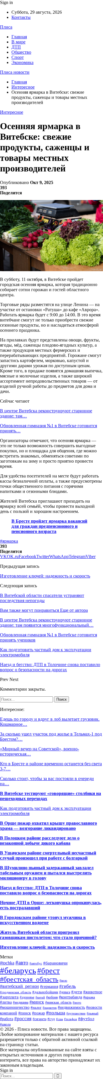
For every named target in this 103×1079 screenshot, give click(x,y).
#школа (5, 1024)
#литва (6, 1002)
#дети (76, 992)
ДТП (16, 47)
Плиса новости (14, 72)
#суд (51, 1019)
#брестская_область (29, 979)
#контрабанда (70, 997)
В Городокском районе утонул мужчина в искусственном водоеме (43, 920)
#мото (77, 1002)
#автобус (35, 963)
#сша (59, 1019)
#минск (36, 1002)
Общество (21, 52)
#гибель (67, 986)
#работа (6, 1019)
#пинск (24, 1013)
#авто (21, 963)
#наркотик (50, 1007)
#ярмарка (9, 541)
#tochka (7, 962)
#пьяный (92, 1013)
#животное (92, 992)
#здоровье (27, 997)
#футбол (86, 1018)
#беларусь (18, 970)
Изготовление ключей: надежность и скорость (45, 576)
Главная (19, 36)
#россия (22, 1018)
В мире (18, 41)
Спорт (17, 57)
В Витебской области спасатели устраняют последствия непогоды (42, 598)
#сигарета (39, 1019)
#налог (36, 1007)
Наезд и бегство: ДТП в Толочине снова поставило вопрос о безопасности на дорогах (46, 890)
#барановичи (55, 963)
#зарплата (9, 996)
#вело (63, 980)
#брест (48, 970)
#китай (40, 997)
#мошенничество (14, 1007)
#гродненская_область (15, 992)
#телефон (70, 1019)
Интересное (11, 112)
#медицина (20, 1002)
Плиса (6, 27)
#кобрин (52, 997)
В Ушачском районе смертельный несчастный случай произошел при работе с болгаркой (48, 855)
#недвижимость (71, 1007)
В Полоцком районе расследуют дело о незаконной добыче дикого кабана (40, 841)
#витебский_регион (19, 986)
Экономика (22, 62)
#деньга (64, 992)
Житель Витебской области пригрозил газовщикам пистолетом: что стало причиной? (48, 935)
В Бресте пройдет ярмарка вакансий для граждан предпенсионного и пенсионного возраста (49, 526)
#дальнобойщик (45, 992)
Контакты (21, 17)
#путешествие (76, 1013)
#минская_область (58, 1002)
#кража (89, 997)
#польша (55, 1013)
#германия (49, 986)
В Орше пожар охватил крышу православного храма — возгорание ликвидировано (48, 826)
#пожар (38, 1013)
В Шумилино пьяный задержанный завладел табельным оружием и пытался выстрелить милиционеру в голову (47, 872)
